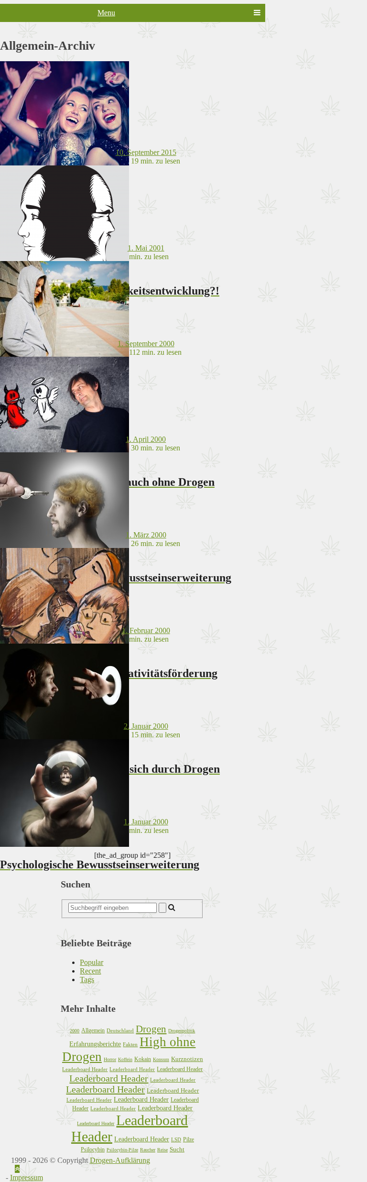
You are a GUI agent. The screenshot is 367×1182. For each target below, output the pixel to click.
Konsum (161, 1059)
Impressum (26, 1177)
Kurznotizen (187, 1059)
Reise (162, 1149)
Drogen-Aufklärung (120, 1160)
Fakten (130, 1044)
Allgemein (93, 1030)
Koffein (125, 1059)
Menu (106, 13)
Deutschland (120, 1030)
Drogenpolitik (181, 1030)
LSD (176, 1139)
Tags (87, 979)
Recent (90, 971)
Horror (110, 1059)
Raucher (147, 1149)
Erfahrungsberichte (95, 1044)
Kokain (142, 1059)
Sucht (177, 1149)
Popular (91, 962)
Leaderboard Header (85, 1069)
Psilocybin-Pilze (122, 1149)
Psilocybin (93, 1149)
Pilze (188, 1139)
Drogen (151, 1029)
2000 (74, 1030)
